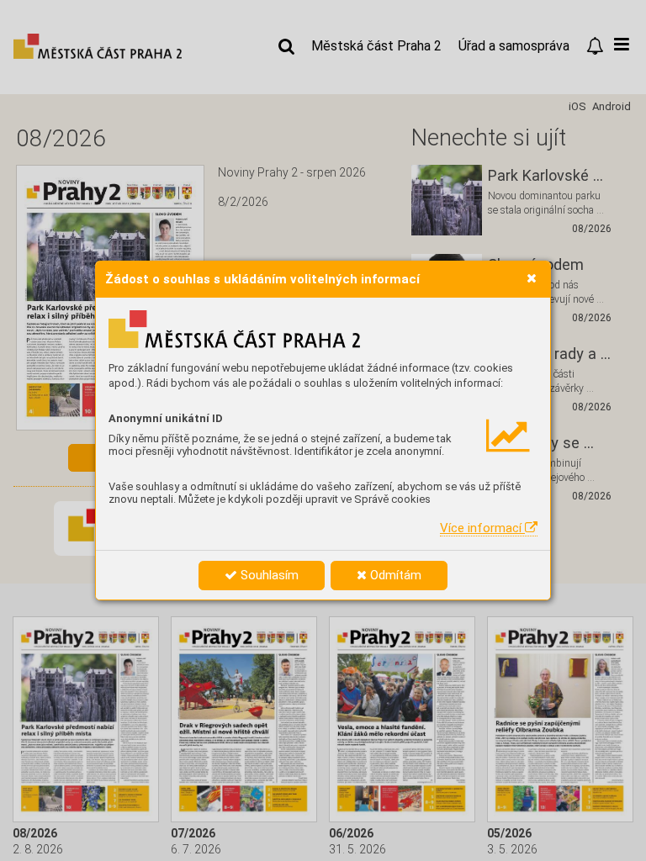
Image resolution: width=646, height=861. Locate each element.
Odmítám (394, 575)
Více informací (482, 528)
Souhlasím (268, 575)
